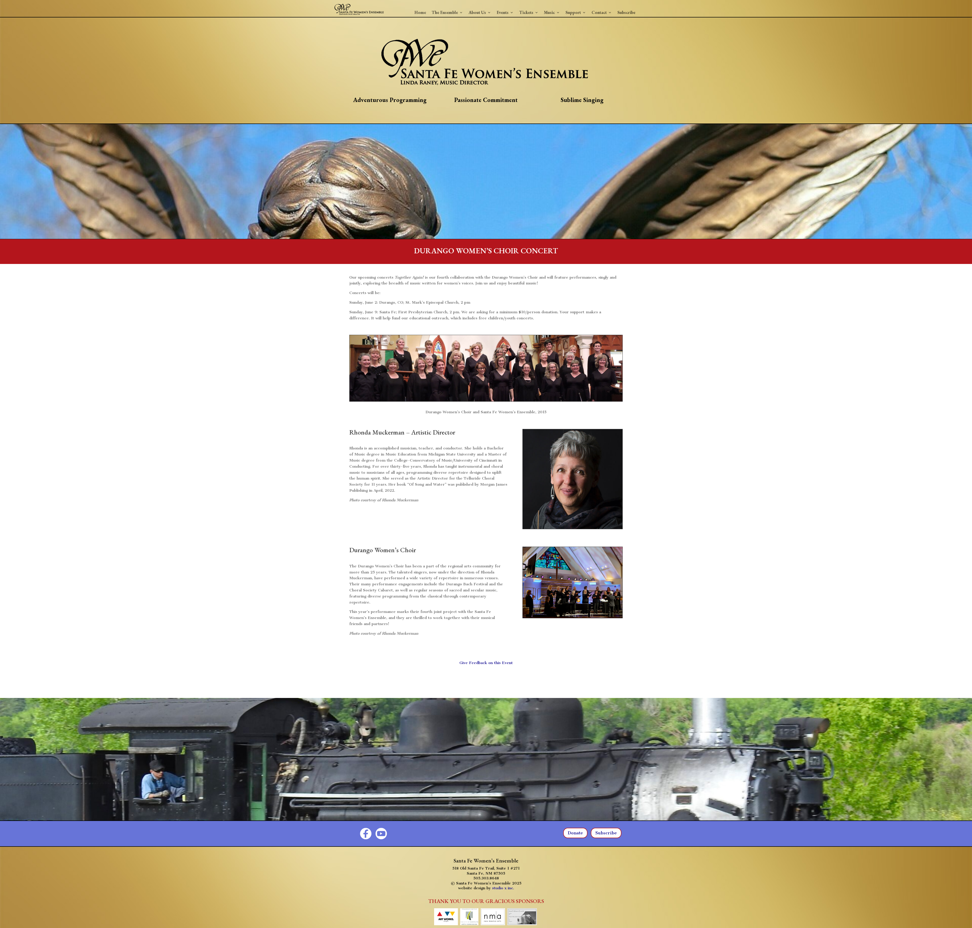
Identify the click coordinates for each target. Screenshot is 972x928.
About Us (477, 13)
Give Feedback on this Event (486, 663)
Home (420, 13)
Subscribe (626, 13)
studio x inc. (503, 888)
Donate (575, 832)
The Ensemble (445, 13)
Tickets (526, 13)
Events (503, 13)
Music (549, 13)
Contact (599, 13)
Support (573, 13)
